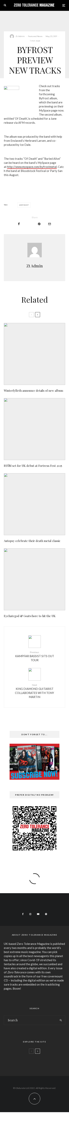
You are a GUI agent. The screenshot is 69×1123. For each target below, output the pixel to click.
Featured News (35, 36)
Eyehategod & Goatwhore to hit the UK (30, 616)
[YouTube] (38, 914)
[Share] (19, 223)
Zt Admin (20, 36)
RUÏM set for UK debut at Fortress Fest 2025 (33, 465)
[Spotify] (46, 914)
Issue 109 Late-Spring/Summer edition (40, 1062)
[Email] (49, 223)
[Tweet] (28, 223)
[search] (61, 1020)
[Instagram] (30, 914)
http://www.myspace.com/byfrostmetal (32, 166)
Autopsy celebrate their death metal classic (32, 541)
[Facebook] (22, 914)
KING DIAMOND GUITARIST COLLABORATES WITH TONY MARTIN (34, 691)
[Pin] (39, 223)
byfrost (25, 205)
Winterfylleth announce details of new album (33, 390)
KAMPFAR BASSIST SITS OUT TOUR (34, 656)
